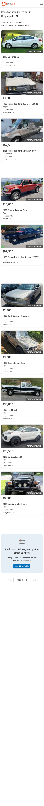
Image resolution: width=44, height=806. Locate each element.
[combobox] (19, 25)
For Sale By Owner (34, 52)
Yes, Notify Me (22, 566)
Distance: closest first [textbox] (17, 25)
